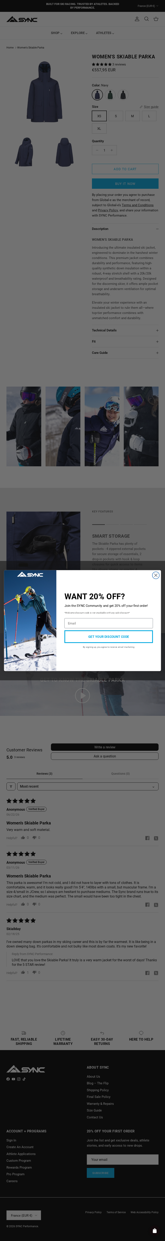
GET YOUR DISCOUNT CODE (108, 636)
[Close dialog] (155, 575)
